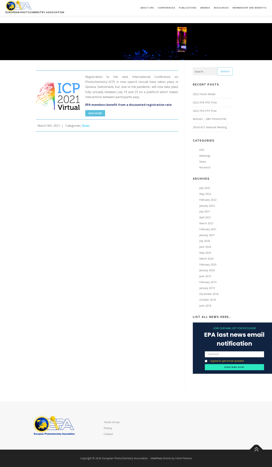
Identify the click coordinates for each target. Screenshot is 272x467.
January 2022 (207, 205)
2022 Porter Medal (204, 94)
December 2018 (209, 294)
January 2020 (207, 270)
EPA (201, 150)
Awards (205, 8)
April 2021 (205, 217)
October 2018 (207, 299)
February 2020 (207, 264)
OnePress (156, 458)
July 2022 (204, 188)
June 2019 (205, 276)
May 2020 (205, 252)
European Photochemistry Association (35, 12)
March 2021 (206, 223)
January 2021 (207, 235)
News (86, 126)
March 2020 (206, 258)
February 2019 (207, 282)
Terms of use (112, 422)
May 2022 (205, 194)
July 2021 (204, 211)
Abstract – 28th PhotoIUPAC (210, 119)
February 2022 (207, 199)
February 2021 (207, 229)
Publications (188, 8)
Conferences (166, 8)
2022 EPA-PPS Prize (205, 110)
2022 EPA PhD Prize (205, 102)
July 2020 (204, 241)
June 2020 (205, 246)
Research (204, 167)
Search (225, 71)
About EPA (147, 8)
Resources (221, 8)
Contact (108, 434)
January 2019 (207, 288)
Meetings (204, 155)
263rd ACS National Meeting (210, 127)
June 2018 (205, 305)
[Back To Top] (256, 449)
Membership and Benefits (249, 8)
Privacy (108, 428)
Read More (95, 113)
